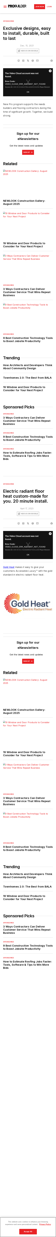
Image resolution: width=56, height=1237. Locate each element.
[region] (28, 1227)
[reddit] (32, 60)
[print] (51, 60)
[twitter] (28, 60)
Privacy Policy (45, 1224)
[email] (37, 60)
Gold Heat (8, 567)
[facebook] (18, 60)
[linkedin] (23, 60)
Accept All (28, 1232)
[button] (5, 7)
